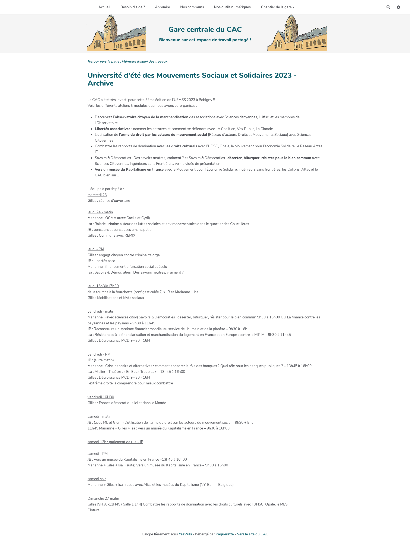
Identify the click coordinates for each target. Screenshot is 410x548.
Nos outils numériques (232, 7)
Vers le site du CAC (252, 534)
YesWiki (185, 534)
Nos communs (192, 7)
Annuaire (162, 7)
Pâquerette (225, 534)
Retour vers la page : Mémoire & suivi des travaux (127, 61)
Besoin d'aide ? (132, 7)
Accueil (104, 7)
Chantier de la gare (276, 7)
